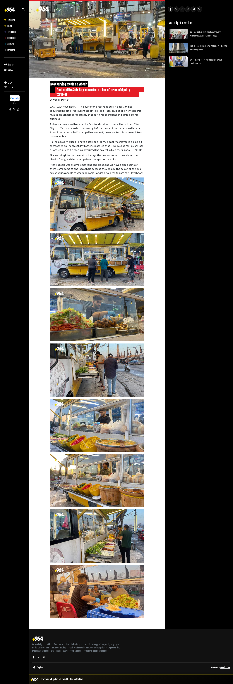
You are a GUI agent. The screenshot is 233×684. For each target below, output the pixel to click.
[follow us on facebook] (33, 657)
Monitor (11, 50)
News (9, 26)
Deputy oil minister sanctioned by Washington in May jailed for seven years (78, 679)
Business (11, 38)
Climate (10, 44)
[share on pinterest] (199, 9)
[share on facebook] (170, 9)
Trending (11, 32)
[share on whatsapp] (188, 9)
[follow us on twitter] (38, 657)
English (40, 667)
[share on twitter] (176, 9)
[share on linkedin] (182, 9)
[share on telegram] (193, 9)
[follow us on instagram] (43, 657)
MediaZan (225, 667)
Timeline (11, 20)
